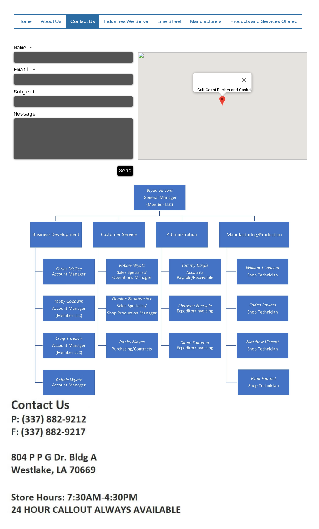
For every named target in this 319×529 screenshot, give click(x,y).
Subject (25, 92)
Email (21, 70)
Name (20, 47)
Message (25, 114)
